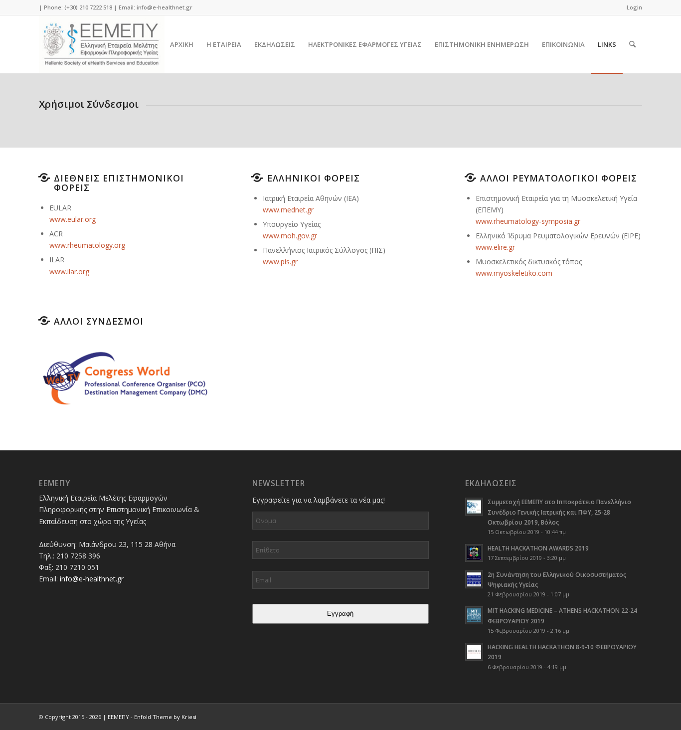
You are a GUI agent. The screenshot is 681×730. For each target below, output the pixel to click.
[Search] (632, 44)
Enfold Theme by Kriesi (165, 717)
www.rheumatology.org (87, 245)
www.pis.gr (280, 261)
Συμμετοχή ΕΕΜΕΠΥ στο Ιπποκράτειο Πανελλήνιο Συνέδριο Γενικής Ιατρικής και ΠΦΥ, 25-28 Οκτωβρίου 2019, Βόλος (559, 512)
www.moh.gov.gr (290, 235)
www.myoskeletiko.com (514, 273)
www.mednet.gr (288, 209)
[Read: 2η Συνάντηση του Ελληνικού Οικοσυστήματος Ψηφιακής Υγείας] (474, 579)
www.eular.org (72, 219)
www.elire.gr (495, 247)
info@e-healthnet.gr (164, 7)
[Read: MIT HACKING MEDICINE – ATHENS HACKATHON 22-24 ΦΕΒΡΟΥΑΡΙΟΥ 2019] (474, 615)
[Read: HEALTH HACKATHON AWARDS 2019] (474, 553)
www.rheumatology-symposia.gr (528, 221)
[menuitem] (632, 7)
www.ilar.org (69, 271)
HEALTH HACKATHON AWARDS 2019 (538, 548)
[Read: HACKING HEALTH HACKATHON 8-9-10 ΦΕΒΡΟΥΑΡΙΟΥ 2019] (474, 652)
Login (634, 7)
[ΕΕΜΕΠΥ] (102, 44)
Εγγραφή (340, 613)
